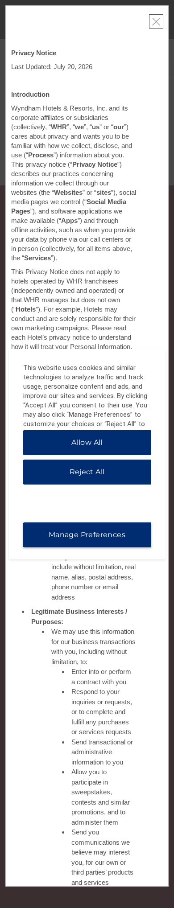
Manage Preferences (87, 534)
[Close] (156, 21)
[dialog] (87, 454)
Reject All (87, 472)
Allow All (87, 442)
